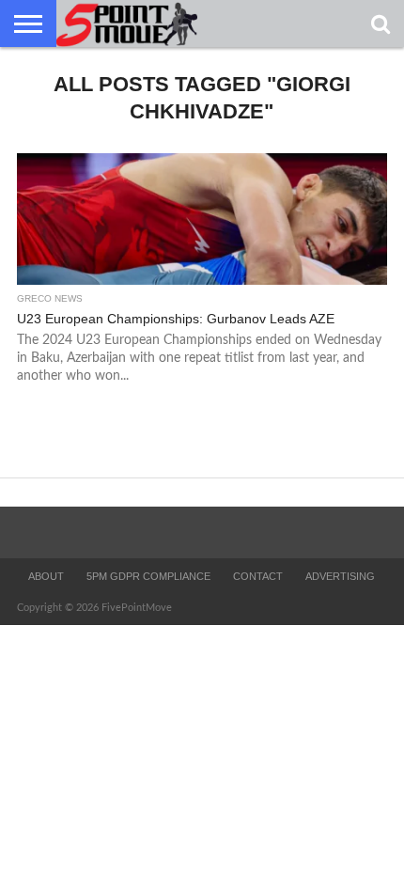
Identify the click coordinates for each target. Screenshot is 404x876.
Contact (258, 576)
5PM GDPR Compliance (148, 576)
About (46, 576)
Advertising (340, 576)
